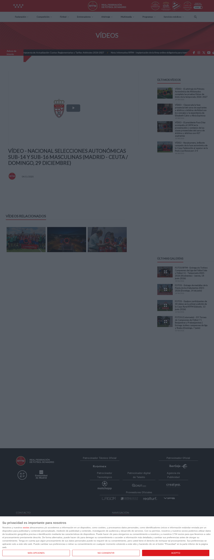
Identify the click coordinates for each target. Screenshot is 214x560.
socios (26, 527)
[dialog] (107, 538)
